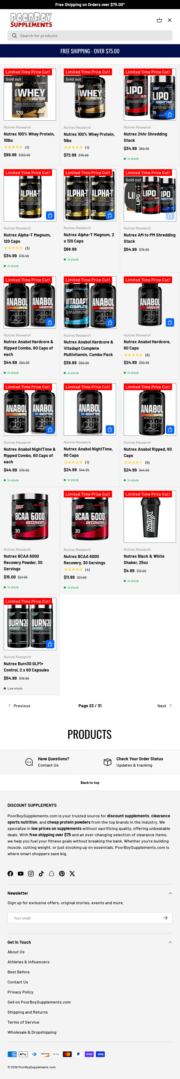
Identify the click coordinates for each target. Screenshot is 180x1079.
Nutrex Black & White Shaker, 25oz (144, 559)
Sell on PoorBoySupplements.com (39, 1001)
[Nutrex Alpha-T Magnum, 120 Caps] (30, 195)
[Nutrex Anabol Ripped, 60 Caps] (150, 409)
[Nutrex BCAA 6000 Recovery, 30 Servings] (90, 517)
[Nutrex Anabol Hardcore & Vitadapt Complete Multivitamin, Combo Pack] (90, 302)
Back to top (90, 782)
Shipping (18, 142)
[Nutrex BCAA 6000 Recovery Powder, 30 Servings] (30, 517)
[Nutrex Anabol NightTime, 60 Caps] (90, 409)
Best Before (19, 971)
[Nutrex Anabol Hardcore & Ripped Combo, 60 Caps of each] (30, 302)
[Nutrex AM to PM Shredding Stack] (150, 195)
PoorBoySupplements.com (37, 1067)
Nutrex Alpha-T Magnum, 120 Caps (27, 238)
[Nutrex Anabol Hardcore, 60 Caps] (150, 302)
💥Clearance (22, 32)
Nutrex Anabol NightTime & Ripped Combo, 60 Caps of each (30, 455)
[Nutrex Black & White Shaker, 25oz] (150, 517)
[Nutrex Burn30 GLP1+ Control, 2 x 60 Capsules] (30, 624)
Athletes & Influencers (28, 961)
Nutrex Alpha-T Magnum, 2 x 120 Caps (89, 237)
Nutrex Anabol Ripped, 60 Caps (148, 452)
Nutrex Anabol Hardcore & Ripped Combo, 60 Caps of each (28, 348)
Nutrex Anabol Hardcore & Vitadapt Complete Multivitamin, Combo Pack (88, 348)
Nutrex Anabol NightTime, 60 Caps (88, 452)
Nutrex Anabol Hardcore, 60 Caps (147, 344)
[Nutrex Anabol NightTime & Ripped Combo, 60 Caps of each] (30, 409)
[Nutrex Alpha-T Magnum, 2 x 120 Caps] (90, 195)
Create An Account (25, 120)
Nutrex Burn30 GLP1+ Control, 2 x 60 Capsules (26, 666)
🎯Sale (17, 50)
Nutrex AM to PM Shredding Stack (150, 238)
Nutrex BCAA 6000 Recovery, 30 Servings (84, 559)
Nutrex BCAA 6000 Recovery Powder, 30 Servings (23, 562)
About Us (16, 951)
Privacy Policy (21, 991)
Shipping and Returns (28, 1012)
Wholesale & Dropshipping (32, 1032)
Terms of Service (23, 1022)
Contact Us (19, 131)
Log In (15, 109)
